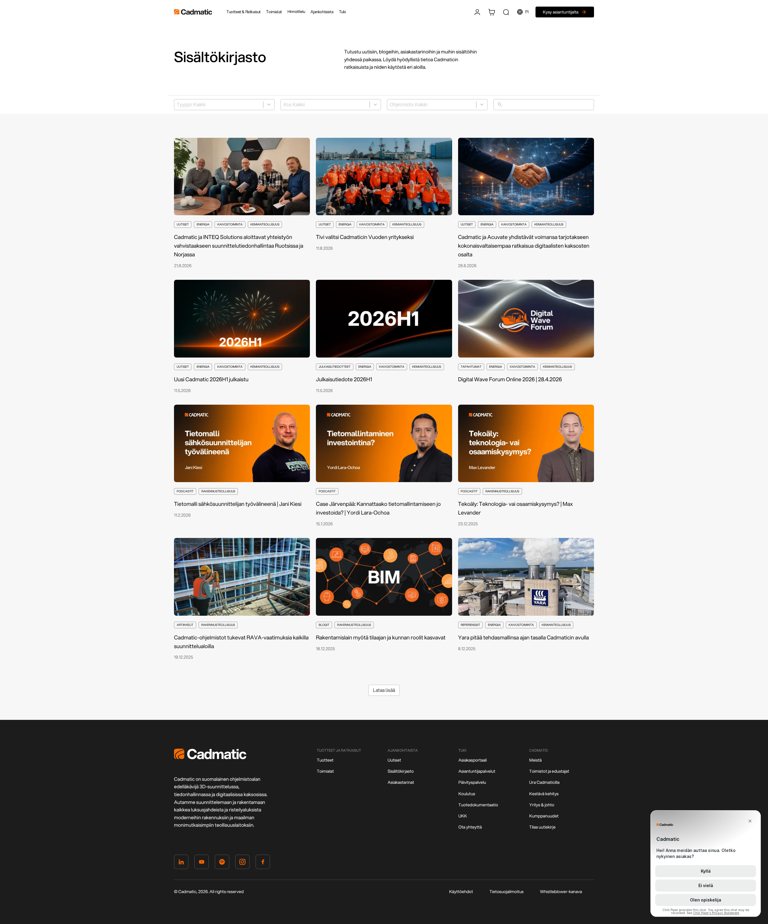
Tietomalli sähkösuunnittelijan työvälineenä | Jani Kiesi (238, 504)
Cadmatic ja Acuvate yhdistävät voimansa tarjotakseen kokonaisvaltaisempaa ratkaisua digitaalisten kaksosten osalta (524, 245)
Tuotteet (325, 760)
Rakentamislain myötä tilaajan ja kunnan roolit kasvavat (381, 637)
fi (526, 12)
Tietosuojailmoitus (506, 892)
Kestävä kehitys (544, 794)
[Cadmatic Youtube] (201, 863)
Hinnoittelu (296, 11)
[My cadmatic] (477, 12)
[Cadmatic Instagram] (242, 863)
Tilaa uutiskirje (542, 827)
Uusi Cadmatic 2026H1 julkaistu (211, 379)
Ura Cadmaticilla (544, 782)
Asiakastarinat (401, 782)
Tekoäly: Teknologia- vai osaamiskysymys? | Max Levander (515, 508)
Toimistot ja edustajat (549, 771)
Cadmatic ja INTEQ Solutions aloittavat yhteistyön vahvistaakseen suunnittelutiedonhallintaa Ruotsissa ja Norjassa (238, 245)
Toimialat (274, 11)
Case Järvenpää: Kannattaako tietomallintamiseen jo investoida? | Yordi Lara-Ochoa (378, 508)
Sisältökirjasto (401, 771)
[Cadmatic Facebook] (263, 863)
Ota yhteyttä (470, 827)
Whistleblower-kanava (561, 892)
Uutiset (394, 760)
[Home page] (210, 757)
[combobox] (224, 104)
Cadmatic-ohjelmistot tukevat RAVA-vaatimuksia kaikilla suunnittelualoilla (241, 641)
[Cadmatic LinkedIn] (181, 863)
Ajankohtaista (321, 11)
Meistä (535, 760)
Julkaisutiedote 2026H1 (344, 379)
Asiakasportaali (472, 760)
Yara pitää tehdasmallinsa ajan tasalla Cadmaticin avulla (523, 637)
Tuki (342, 11)
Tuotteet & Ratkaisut (243, 11)
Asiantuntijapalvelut (476, 771)
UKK (462, 816)
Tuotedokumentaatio (478, 805)
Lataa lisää (384, 690)
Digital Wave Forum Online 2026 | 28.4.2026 (510, 379)
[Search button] (506, 12)
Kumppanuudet (544, 816)
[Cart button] (491, 12)
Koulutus (466, 794)
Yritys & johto (541, 805)
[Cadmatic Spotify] (222, 863)
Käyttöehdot (461, 892)
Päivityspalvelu (472, 782)
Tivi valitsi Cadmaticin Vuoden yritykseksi (365, 237)
